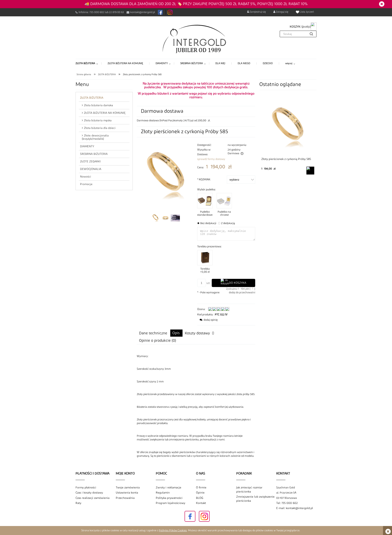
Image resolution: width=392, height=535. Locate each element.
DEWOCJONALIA (90, 169)
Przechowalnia (125, 498)
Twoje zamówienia (128, 487)
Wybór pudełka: (206, 189)
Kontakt (201, 503)
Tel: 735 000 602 (287, 503)
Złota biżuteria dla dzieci (100, 128)
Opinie (200, 492)
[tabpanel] (196, 406)
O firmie (201, 487)
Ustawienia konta (127, 492)
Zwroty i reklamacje (168, 487)
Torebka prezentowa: (209, 246)
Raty (78, 503)
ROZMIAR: (204, 179)
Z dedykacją (228, 223)
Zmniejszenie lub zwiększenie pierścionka (255, 498)
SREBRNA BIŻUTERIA (94, 154)
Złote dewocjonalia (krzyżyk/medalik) (95, 137)
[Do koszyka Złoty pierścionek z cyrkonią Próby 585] (310, 170)
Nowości (85, 176)
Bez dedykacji (208, 223)
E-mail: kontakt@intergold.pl (294, 508)
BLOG (199, 498)
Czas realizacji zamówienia (92, 498)
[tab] (176, 333)
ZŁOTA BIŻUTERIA (91, 97)
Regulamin (163, 492)
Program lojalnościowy (170, 503)
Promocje (86, 184)
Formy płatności (86, 487)
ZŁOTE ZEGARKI (90, 161)
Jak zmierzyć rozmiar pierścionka (249, 489)
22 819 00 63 (116, 12)
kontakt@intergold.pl (142, 12)
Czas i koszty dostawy (89, 492)
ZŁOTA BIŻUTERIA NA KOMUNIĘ (105, 113)
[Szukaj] (311, 34)
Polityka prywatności (169, 498)
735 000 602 (96, 12)
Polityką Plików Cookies (173, 530)
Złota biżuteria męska (97, 120)
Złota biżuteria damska (98, 105)
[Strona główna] (196, 38)
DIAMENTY (87, 146)
